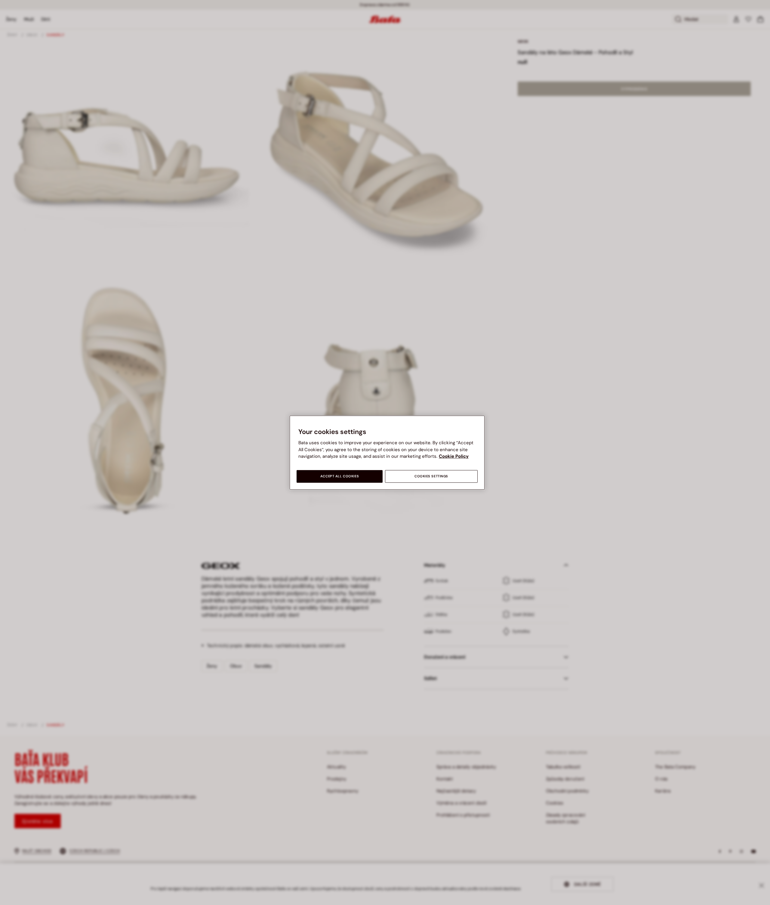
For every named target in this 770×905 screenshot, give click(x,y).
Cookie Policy (454, 456)
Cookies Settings (431, 476)
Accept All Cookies (339, 476)
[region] (387, 452)
